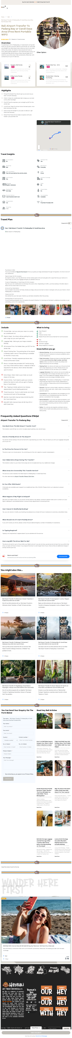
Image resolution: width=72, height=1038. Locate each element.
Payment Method (10, 195)
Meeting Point (9, 189)
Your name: (6, 723)
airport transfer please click (23, 476)
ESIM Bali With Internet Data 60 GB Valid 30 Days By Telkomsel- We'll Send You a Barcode (28, 946)
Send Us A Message (41, 1036)
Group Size (8, 207)
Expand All (65, 223)
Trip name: (6, 718)
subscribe (66, 1028)
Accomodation (9, 159)
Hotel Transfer (9, 177)
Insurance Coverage (45, 177)
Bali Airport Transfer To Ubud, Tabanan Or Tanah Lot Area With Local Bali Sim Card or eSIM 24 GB (53, 686)
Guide (42, 171)
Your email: (6, 730)
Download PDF (63, 556)
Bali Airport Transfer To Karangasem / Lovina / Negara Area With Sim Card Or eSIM (53, 599)
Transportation (9, 201)
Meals (42, 183)
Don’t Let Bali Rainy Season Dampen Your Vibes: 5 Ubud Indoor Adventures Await (45, 743)
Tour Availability (44, 195)
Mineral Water (44, 189)
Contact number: (24, 737)
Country (5, 737)
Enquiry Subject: (8, 750)
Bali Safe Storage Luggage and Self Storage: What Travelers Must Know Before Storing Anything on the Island (44, 842)
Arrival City (8, 165)
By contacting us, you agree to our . (19, 774)
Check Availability (36, 1032)
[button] (7, 8)
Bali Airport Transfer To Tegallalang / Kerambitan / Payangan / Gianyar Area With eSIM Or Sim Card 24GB (18, 686)
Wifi (41, 201)
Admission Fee (44, 159)
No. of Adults (7, 744)
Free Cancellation (10, 171)
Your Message (7, 757)
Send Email (8, 778)
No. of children (23, 744)
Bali (5, 594)
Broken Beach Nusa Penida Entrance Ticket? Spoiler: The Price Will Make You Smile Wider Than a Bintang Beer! (44, 792)
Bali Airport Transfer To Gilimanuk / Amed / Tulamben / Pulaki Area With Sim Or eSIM (18, 599)
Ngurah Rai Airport (22, 271)
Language (8, 183)
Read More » (39, 807)
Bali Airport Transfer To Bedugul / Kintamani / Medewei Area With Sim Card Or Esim (15, 643)
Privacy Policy (29, 774)
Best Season (43, 165)
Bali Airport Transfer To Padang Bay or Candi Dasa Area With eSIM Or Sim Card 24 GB (52, 643)
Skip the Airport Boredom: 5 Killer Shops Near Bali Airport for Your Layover (62, 790)
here (32, 476)
